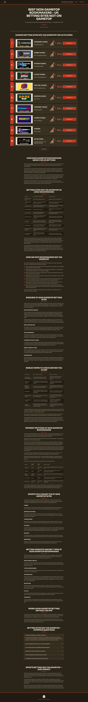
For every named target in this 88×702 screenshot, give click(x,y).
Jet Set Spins (38, 139)
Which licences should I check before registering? (35, 651)
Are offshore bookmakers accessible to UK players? (35, 635)
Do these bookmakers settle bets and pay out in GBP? (36, 654)
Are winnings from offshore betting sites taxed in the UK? (36, 658)
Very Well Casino (40, 85)
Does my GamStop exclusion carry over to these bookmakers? (37, 643)
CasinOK (37, 129)
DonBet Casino (39, 53)
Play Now (69, 43)
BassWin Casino (40, 96)
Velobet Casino (39, 118)
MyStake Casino (40, 63)
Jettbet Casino (39, 74)
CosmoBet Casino (40, 107)
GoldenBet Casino (41, 42)
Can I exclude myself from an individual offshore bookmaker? (37, 647)
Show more (44, 24)
